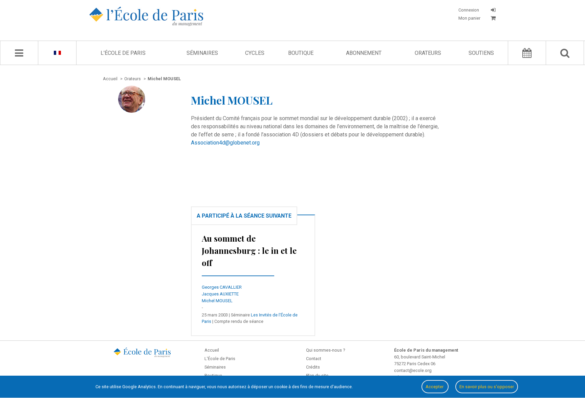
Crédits (313, 367)
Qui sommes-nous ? (325, 350)
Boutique (300, 53)
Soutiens (481, 53)
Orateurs (428, 53)
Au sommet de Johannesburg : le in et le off (249, 250)
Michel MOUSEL (217, 300)
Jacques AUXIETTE (220, 293)
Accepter (435, 386)
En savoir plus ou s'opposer (486, 386)
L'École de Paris (123, 53)
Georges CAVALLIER (222, 287)
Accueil (211, 350)
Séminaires (202, 53)
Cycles (254, 53)
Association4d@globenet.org (225, 142)
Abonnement (364, 53)
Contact (313, 358)
